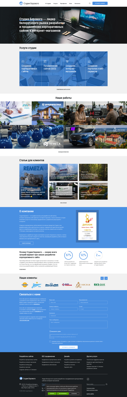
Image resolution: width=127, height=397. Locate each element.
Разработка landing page (25, 364)
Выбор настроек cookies (92, 390)
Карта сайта (90, 394)
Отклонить (74, 393)
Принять (52, 393)
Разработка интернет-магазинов (27, 362)
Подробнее (22, 269)
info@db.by (36, 304)
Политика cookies (91, 388)
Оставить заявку (100, 3)
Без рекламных (63, 393)
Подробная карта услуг (63, 89)
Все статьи (63, 202)
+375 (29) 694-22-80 (24, 320)
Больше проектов (63, 152)
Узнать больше (26, 243)
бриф (33, 309)
